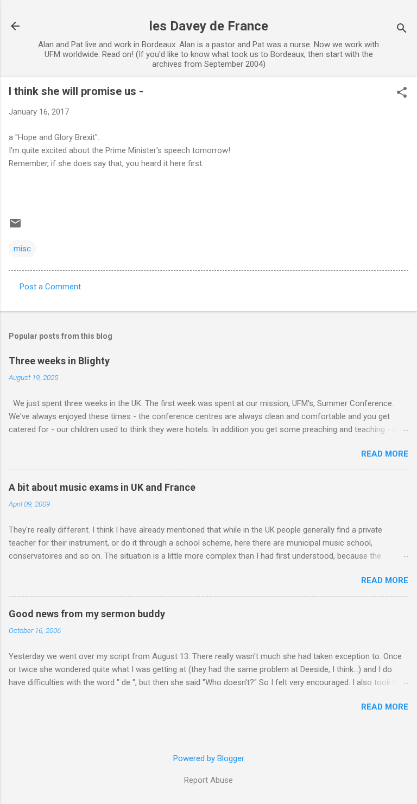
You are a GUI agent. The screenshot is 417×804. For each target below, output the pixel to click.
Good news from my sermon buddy (87, 613)
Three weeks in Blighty (59, 360)
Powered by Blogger (208, 758)
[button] (401, 93)
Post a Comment (50, 287)
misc (22, 249)
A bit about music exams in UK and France (102, 487)
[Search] (401, 29)
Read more (384, 454)
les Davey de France (208, 26)
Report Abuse (208, 780)
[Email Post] (15, 227)
